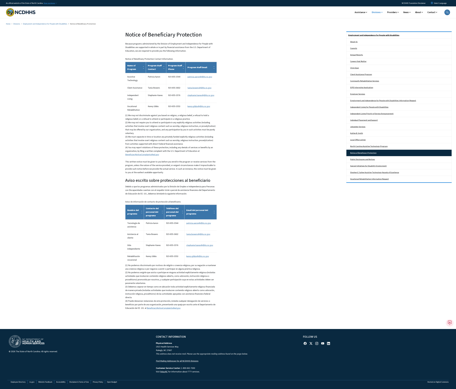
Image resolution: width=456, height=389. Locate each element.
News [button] (406, 12)
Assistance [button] (360, 12)
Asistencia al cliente (132, 236)
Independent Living (133, 97)
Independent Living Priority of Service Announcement (372, 113)
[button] (447, 12)
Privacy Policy (98, 382)
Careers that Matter (358, 61)
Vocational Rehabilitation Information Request (369, 179)
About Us (354, 42)
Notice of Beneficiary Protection (363, 153)
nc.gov (31, 382)
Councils (353, 48)
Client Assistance (134, 87)
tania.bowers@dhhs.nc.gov (199, 87)
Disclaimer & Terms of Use (79, 382)
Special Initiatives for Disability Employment (368, 166)
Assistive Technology (132, 78)
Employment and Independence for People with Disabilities (45, 24)
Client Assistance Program (361, 74)
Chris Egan (354, 68)
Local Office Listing (358, 140)
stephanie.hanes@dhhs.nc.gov (201, 95)
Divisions (16, 24)
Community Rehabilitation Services (364, 81)
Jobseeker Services (357, 126)
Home (8, 24)
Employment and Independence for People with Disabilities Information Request (383, 100)
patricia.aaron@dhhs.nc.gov (200, 76)
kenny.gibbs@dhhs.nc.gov (199, 106)
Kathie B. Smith (356, 133)
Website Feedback (45, 382)
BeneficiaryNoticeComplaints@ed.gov (142, 154)
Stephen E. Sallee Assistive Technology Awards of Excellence (374, 172)
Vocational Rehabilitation (133, 108)
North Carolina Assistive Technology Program (369, 146)
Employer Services (357, 94)
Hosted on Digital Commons (438, 382)
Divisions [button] (376, 12)
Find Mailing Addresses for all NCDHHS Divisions (177, 361)
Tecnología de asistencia (133, 225)
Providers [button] (392, 12)
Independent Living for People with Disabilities (369, 107)
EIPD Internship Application (361, 87)
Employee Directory (18, 382)
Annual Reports (356, 55)
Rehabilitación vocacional (133, 258)
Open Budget (112, 382)
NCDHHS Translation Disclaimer (414, 3)
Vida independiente (133, 247)
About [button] (418, 12)
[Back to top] (450, 323)
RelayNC (164, 371)
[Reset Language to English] (432, 3)
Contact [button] (431, 12)
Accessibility (60, 382)
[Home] (21, 9)
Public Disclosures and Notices (362, 159)
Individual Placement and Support (364, 120)
